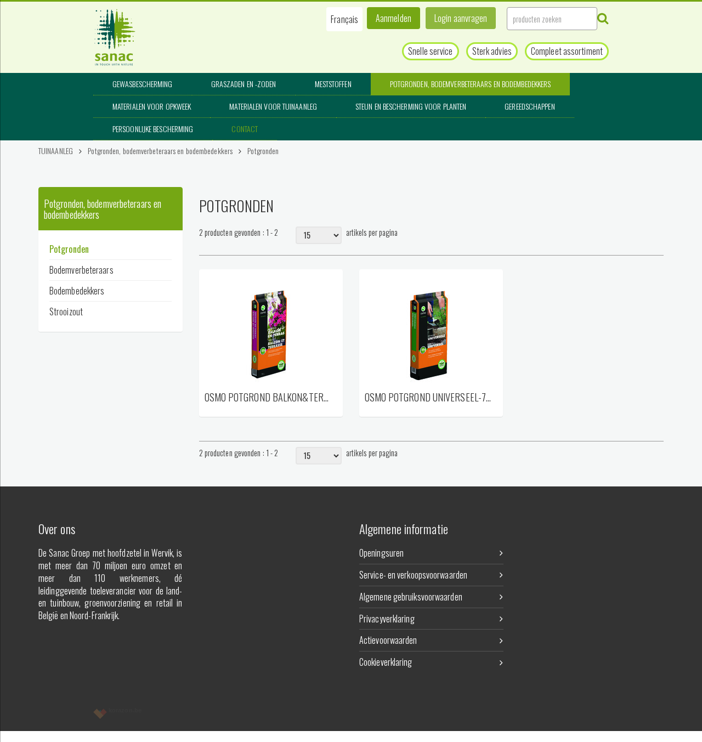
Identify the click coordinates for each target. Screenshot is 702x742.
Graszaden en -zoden (243, 83)
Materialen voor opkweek (151, 106)
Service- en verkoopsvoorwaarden (413, 574)
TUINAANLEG (55, 150)
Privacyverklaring (387, 618)
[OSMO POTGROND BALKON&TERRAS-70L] (271, 329)
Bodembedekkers (76, 290)
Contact (244, 128)
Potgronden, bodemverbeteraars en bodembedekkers (470, 83)
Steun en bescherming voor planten (410, 106)
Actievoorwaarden (388, 640)
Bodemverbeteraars (81, 269)
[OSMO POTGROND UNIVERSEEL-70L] (431, 329)
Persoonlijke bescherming (152, 128)
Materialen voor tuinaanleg (273, 106)
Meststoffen (333, 83)
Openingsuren (381, 552)
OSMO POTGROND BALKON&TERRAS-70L (268, 398)
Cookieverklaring (385, 662)
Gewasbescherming (142, 83)
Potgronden (263, 150)
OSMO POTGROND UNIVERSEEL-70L (428, 398)
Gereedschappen (529, 106)
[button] (344, 19)
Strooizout (66, 311)
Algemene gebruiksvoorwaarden (410, 596)
